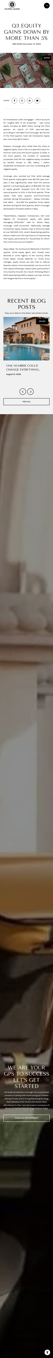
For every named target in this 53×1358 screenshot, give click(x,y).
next (30, 391)
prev (23, 391)
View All (26, 401)
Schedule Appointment (26, 1118)
